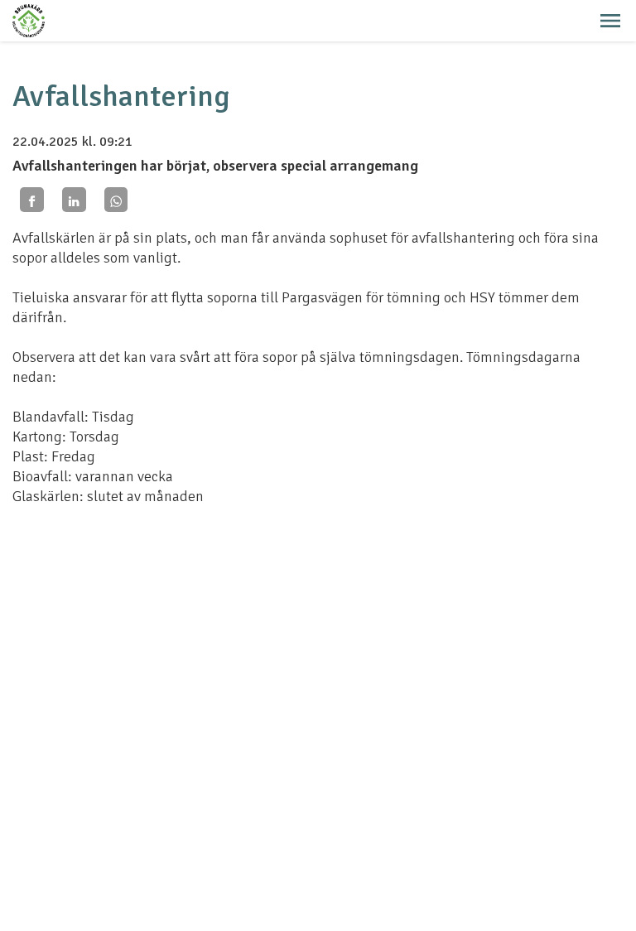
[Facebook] (32, 199)
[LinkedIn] (74, 199)
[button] (610, 20)
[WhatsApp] (116, 199)
